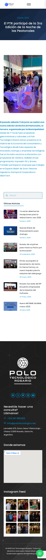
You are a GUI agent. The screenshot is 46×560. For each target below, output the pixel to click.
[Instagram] (18, 395)
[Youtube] (33, 395)
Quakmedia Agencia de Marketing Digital (23, 553)
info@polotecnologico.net (21, 423)
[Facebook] (13, 395)
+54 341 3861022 (16, 418)
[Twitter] (23, 395)
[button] (23, 516)
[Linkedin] (28, 395)
